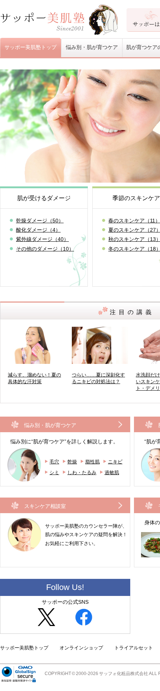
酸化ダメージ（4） (38, 230)
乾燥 (72, 462)
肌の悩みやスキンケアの (86, 534)
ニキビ (115, 462)
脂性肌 (92, 462)
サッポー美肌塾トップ (30, 47)
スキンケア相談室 (45, 506)
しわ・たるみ (81, 472)
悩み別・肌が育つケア (50, 425)
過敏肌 (112, 472)
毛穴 (54, 462)
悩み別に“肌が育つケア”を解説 (64, 441)
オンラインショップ (81, 648)
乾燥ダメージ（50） (40, 221)
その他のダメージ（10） (45, 249)
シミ (54, 472)
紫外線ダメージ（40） (42, 239)
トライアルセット (133, 648)
